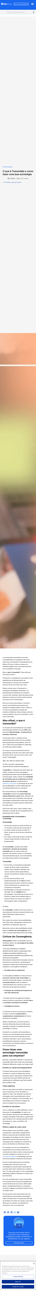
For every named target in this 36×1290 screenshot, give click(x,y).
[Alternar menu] (32, 4)
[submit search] (33, 12)
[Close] (34, 1264)
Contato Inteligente (9, 1156)
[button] (4, 1212)
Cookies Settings (18, 1276)
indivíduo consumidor (10, 783)
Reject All (18, 1281)
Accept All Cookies (18, 1286)
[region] (18, 1275)
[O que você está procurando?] (20, 12)
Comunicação (7, 167)
